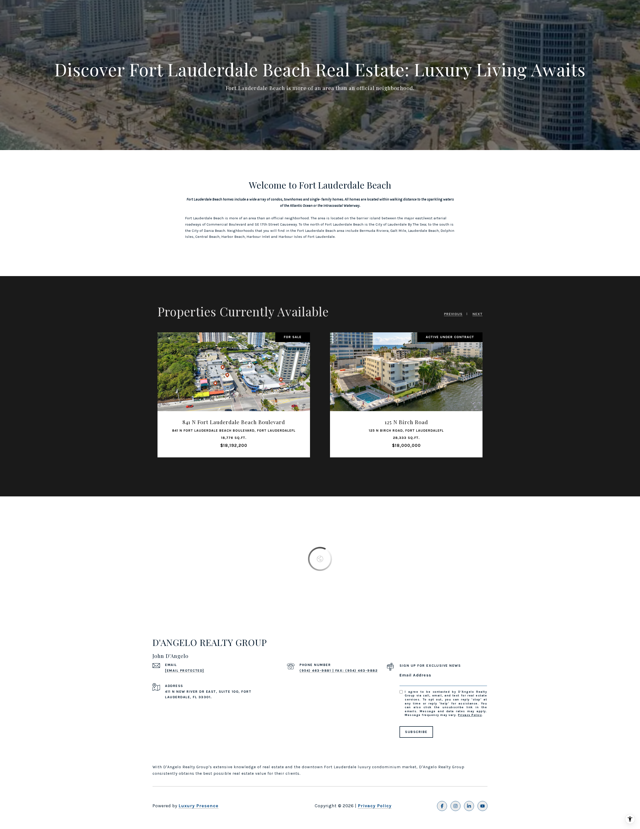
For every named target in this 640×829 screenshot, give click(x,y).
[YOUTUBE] (483, 806)
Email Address (416, 675)
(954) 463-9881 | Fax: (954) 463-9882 (339, 670)
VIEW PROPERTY (234, 400)
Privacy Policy (470, 715)
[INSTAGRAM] (455, 806)
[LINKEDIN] (469, 806)
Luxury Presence (198, 805)
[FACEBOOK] (442, 806)
